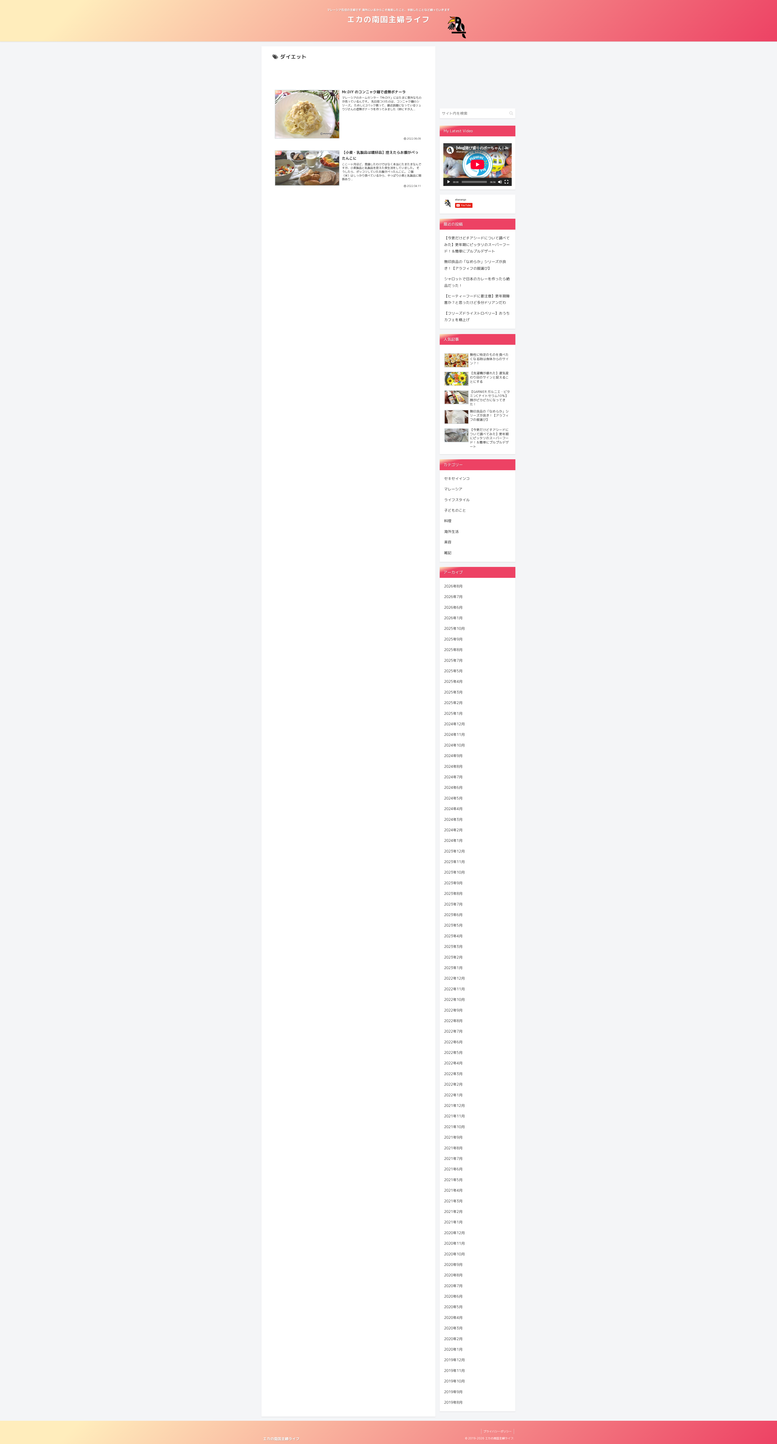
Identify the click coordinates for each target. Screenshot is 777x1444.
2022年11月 (454, 989)
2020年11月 (454, 1243)
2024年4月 (453, 808)
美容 (447, 542)
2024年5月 (453, 798)
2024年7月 (453, 777)
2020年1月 (453, 1349)
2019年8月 (453, 1402)
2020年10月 (454, 1253)
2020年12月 (454, 1232)
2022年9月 (453, 1010)
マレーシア (453, 489)
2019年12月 (454, 1359)
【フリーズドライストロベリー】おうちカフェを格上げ (477, 316)
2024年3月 (453, 819)
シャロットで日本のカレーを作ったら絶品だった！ (477, 282)
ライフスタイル (457, 499)
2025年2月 (453, 702)
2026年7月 (453, 596)
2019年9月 (453, 1391)
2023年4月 (453, 936)
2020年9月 (453, 1264)
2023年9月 (453, 883)
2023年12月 (454, 851)
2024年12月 (454, 724)
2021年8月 (453, 1147)
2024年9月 (453, 755)
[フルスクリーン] (506, 182)
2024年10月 (454, 745)
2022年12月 (454, 978)
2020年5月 (453, 1306)
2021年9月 (453, 1137)
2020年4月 (453, 1317)
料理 (447, 520)
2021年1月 (453, 1222)
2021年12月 (454, 1105)
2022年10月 (454, 999)
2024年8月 (453, 766)
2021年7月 (453, 1158)
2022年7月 (453, 1031)
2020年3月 (453, 1328)
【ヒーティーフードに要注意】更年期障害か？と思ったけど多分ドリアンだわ (477, 299)
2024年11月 (454, 734)
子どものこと (455, 510)
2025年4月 (453, 681)
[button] (511, 113)
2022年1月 (453, 1094)
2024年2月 (453, 830)
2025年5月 (453, 671)
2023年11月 (454, 861)
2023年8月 (453, 893)
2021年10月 (454, 1126)
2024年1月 (453, 840)
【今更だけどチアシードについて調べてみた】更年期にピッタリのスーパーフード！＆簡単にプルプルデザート (477, 245)
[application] (477, 164)
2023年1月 (453, 967)
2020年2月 (453, 1338)
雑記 (447, 552)
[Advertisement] (348, 73)
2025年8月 (453, 649)
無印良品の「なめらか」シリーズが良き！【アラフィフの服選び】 (475, 265)
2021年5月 (453, 1179)
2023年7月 (453, 904)
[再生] (449, 182)
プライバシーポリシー (497, 1431)
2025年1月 (453, 713)
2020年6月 (453, 1296)
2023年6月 (453, 914)
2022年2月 (453, 1084)
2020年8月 (453, 1275)
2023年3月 (453, 946)
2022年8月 (453, 1020)
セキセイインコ (457, 478)
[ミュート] (500, 182)
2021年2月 (453, 1211)
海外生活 (451, 531)
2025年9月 (453, 639)
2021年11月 (454, 1116)
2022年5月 (453, 1052)
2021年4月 (453, 1190)
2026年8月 (453, 586)
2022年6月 (453, 1042)
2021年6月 (453, 1169)
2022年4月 (453, 1063)
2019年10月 (454, 1381)
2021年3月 (453, 1200)
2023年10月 (454, 872)
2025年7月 (453, 660)
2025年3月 (453, 692)
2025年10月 (454, 628)
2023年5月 (453, 925)
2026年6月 (453, 607)
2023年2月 (453, 957)
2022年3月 (453, 1073)
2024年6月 (453, 787)
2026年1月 (453, 618)
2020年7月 (453, 1285)
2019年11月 (454, 1370)
